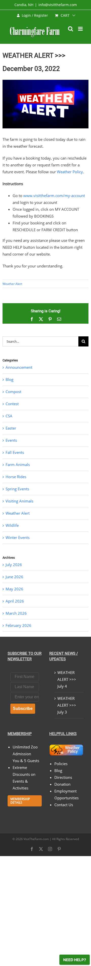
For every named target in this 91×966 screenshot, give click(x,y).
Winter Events (18, 537)
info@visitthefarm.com (57, 4)
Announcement (19, 367)
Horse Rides (16, 476)
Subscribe (23, 708)
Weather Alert (12, 284)
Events (11, 440)
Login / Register (35, 15)
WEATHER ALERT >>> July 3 (66, 705)
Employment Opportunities (66, 794)
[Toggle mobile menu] (80, 28)
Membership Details (20, 801)
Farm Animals (18, 464)
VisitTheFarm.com (36, 839)
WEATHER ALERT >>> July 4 (66, 679)
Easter (11, 428)
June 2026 (14, 576)
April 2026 (15, 601)
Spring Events (17, 488)
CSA (9, 415)
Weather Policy (70, 171)
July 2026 (14, 564)
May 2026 (14, 588)
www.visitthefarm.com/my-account (54, 195)
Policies (60, 763)
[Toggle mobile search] (70, 28)
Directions (63, 777)
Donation (62, 784)
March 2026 (16, 613)
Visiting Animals (19, 501)
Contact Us (63, 804)
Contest (12, 403)
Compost (13, 391)
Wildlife (12, 525)
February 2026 (18, 625)
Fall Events (15, 452)
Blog (9, 379)
